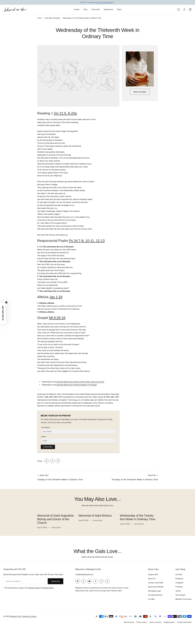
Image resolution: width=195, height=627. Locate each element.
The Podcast (180, 595)
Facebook (179, 578)
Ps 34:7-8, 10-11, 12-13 (87, 241)
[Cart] (190, 9)
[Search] (178, 9)
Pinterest (179, 587)
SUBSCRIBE (47, 447)
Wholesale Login (154, 591)
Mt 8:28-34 (57, 318)
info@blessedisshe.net (84, 574)
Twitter (178, 591)
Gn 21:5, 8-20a (65, 113)
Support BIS (153, 574)
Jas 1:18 (55, 297)
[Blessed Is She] (15, 9)
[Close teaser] (6, 302)
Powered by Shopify (29, 616)
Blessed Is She (15, 616)
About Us (151, 578)
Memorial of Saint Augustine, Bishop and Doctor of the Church (55, 519)
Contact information (184, 622)
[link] (46, 461)
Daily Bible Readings (52, 18)
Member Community (183, 599)
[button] (3, 313)
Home (39, 18)
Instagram (179, 583)
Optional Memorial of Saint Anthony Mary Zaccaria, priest (80, 382)
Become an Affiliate (155, 587)
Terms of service (155, 622)
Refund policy (129, 622)
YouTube (178, 574)
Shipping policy (169, 622)
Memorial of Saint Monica (95, 515)
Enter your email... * (13, 581)
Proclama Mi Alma (155, 595)
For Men (151, 599)
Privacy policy (141, 622)
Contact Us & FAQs (155, 583)
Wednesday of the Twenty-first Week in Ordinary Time (137, 517)
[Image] (140, 69)
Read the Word (139, 92)
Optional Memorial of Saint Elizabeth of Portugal (76, 385)
